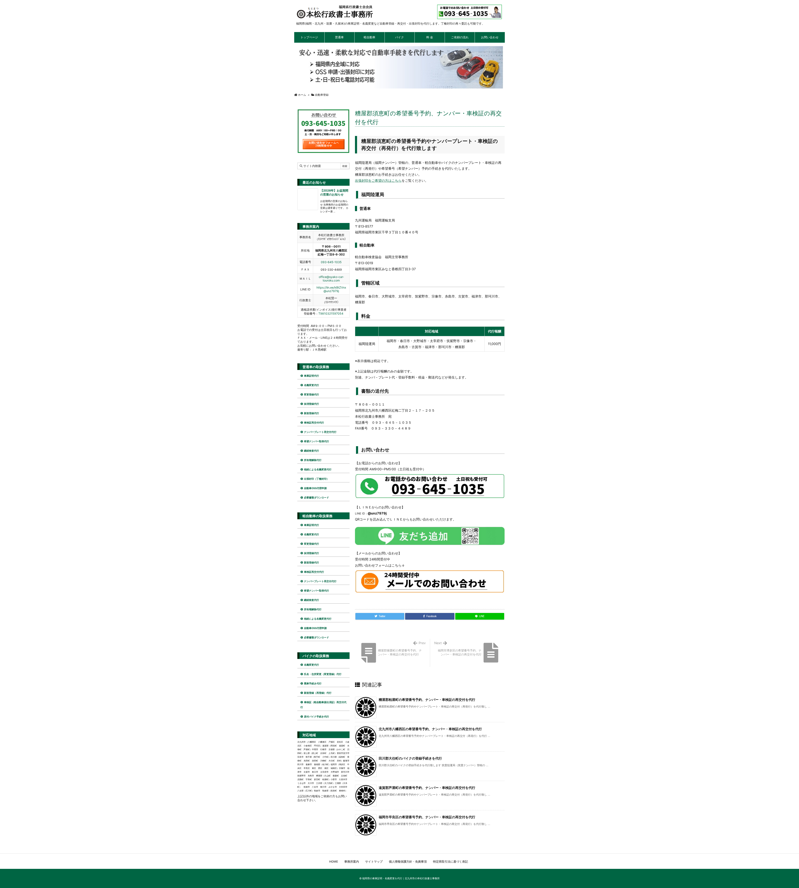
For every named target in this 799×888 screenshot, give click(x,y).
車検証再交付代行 (314, 422)
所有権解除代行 (312, 460)
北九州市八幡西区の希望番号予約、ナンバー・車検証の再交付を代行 (430, 729)
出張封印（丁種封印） (316, 478)
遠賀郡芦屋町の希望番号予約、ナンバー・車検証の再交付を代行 (427, 788)
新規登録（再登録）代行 (317, 692)
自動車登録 (322, 94)
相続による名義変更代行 (317, 469)
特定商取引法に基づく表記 (450, 861)
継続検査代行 (311, 450)
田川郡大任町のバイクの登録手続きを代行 (410, 758)
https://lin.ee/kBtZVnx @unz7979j (331, 289)
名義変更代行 (311, 385)
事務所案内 (351, 861)
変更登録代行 (311, 394)
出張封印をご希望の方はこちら (378, 180)
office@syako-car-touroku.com (331, 278)
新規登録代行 (311, 413)
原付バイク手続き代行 (316, 716)
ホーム (302, 94)
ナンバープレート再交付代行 (320, 431)
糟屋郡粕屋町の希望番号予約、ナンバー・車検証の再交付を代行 (427, 699)
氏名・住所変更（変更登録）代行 (322, 674)
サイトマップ (374, 861)
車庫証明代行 (311, 375)
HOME (333, 861)
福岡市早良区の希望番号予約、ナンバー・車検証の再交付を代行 (427, 817)
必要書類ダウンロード (316, 497)
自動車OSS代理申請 (315, 488)
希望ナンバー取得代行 (316, 441)
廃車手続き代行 (312, 683)
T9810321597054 (330, 313)
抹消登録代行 (311, 403)
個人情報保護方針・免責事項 (408, 861)
